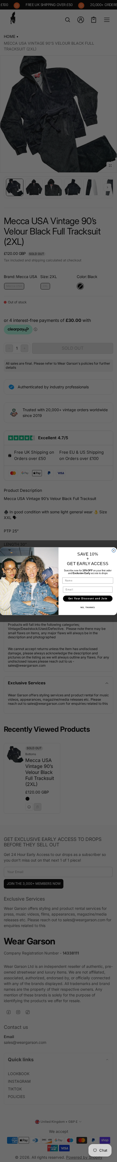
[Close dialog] (113, 550)
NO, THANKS (88, 607)
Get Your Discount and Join (87, 598)
